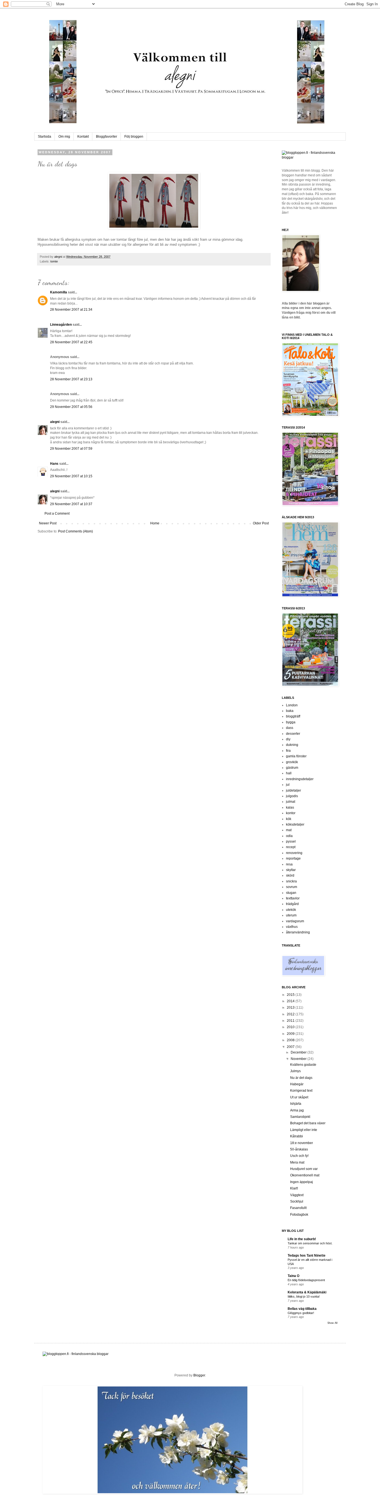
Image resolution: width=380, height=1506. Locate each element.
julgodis (292, 796)
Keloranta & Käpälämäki (307, 1292)
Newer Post (47, 523)
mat (289, 830)
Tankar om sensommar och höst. (310, 1243)
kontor (290, 813)
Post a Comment (57, 513)
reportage (293, 858)
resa (289, 864)
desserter (293, 734)
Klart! (294, 1188)
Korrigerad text (301, 1091)
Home (154, 523)
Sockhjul (296, 1201)
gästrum (292, 768)
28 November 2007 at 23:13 (71, 379)
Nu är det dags (301, 1078)
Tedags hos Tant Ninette (306, 1255)
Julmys (295, 1071)
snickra (291, 881)
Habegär (296, 1084)
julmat (290, 802)
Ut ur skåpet (299, 1097)
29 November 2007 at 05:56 (71, 407)
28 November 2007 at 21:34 (71, 310)
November (299, 1059)
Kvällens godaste (303, 1065)
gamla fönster (296, 756)
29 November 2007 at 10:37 (71, 504)
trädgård (292, 904)
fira (288, 751)
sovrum (291, 887)
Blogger (199, 1375)
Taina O (293, 1276)
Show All (332, 1323)
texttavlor (293, 898)
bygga (290, 722)
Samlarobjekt (300, 1117)
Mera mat (297, 1162)
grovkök (292, 762)
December (299, 1052)
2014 (291, 1001)
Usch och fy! (299, 1156)
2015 (291, 995)
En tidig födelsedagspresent (306, 1280)
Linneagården (61, 325)
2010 (291, 1027)
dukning (292, 745)
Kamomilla (58, 292)
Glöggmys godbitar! (301, 1313)
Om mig (64, 136)
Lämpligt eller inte (303, 1130)
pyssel (291, 841)
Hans (54, 464)
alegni (58, 256)
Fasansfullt (298, 1208)
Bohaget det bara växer (307, 1123)
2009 (291, 1034)
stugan (291, 893)
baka (289, 711)
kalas (290, 807)
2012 (291, 1014)
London (292, 705)
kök (288, 819)
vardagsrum (295, 921)
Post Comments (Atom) (75, 531)
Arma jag (297, 1110)
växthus (292, 927)
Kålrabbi (296, 1136)
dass (289, 728)
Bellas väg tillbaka (302, 1309)
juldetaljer (293, 790)
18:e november (301, 1143)
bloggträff (293, 716)
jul (288, 785)
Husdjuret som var (304, 1169)
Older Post (261, 523)
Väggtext (296, 1195)
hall (289, 773)
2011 (291, 1021)
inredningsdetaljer (300, 779)
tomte (54, 261)
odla (289, 836)
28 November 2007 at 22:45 (71, 342)
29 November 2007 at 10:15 (71, 476)
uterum (291, 915)
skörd (290, 875)
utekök (291, 910)
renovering (294, 853)
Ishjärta (295, 1104)
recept (290, 847)
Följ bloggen (133, 136)
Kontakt (83, 136)
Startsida (44, 136)
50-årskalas (299, 1149)
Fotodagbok (299, 1215)
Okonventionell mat (304, 1175)
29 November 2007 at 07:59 (71, 449)
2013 (291, 1007)
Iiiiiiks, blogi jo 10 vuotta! (304, 1296)
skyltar (291, 870)
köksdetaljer (295, 824)
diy (288, 739)
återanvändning (298, 932)
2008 (291, 1040)
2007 (291, 1047)
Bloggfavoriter (106, 136)
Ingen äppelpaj (301, 1182)
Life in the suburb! (302, 1239)
